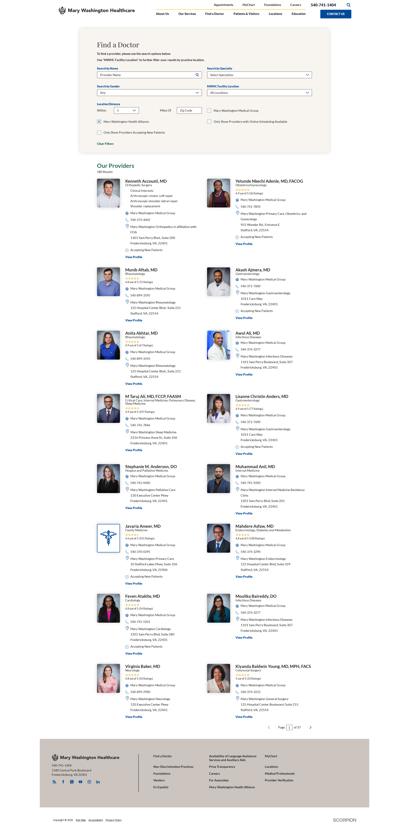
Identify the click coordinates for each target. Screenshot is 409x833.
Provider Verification (279, 780)
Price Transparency (222, 766)
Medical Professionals (280, 773)
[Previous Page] (268, 727)
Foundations (272, 5)
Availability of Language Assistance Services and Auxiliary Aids (232, 758)
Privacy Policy (114, 820)
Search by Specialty (219, 68)
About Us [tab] (162, 14)
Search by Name (107, 68)
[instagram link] (89, 781)
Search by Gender (108, 86)
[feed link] (54, 781)
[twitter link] (71, 781)
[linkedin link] (97, 781)
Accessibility (96, 820)
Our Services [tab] (187, 14)
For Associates (219, 780)
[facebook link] (63, 781)
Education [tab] (299, 14)
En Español (160, 787)
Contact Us (336, 14)
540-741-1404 (323, 5)
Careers (295, 5)
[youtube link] (80, 781)
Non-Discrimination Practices (173, 766)
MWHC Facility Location (223, 86)
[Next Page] (310, 727)
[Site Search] (348, 5)
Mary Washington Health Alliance (232, 787)
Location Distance (108, 104)
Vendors (159, 780)
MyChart (249, 5)
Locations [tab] (275, 14)
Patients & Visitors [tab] (246, 14)
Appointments (223, 5)
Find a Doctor (162, 756)
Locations (271, 766)
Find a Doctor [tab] (214, 14)
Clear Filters (105, 143)
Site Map (81, 820)
